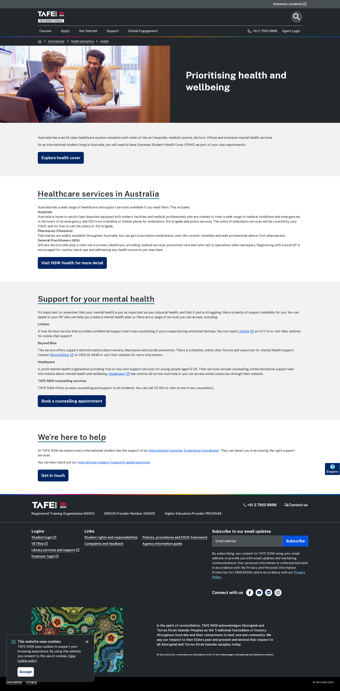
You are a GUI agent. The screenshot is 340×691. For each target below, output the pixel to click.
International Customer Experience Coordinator (184, 450)
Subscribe (295, 541)
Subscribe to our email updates (241, 531)
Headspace (116, 374)
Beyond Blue (60, 355)
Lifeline (243, 331)
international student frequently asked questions (114, 462)
